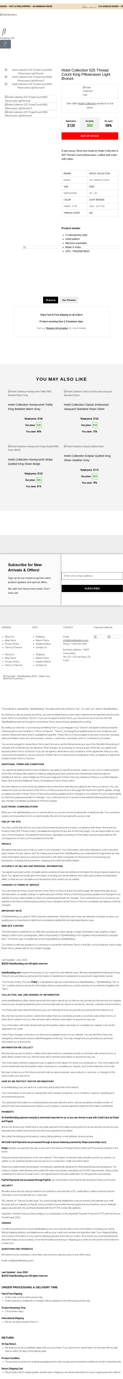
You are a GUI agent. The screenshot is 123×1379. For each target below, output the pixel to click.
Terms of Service (13, 647)
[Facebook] (67, 679)
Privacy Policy (12, 644)
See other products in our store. (89, 105)
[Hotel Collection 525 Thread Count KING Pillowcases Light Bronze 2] (31, 80)
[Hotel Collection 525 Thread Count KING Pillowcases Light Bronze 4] (31, 87)
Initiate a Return (43, 644)
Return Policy (42, 640)
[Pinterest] (67, 697)
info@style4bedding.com (75, 640)
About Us (9, 636)
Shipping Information (57, 328)
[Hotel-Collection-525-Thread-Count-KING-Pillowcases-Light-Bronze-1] (31, 73)
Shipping (40, 636)
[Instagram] (67, 688)
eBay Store (10, 640)
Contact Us (41, 647)
